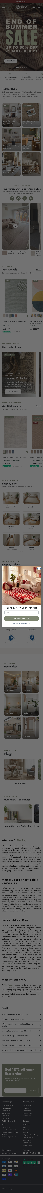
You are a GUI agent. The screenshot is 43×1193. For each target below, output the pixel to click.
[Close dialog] (39, 568)
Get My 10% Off (21, 618)
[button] (21, 585)
